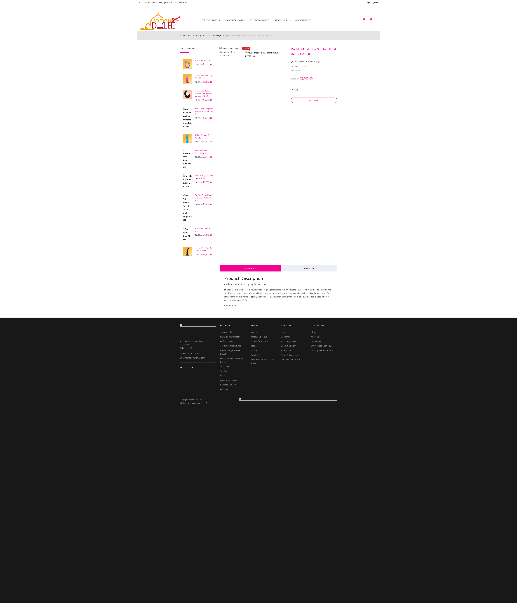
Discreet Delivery (288, 346)
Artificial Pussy (226, 341)
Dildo (222, 375)
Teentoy (198, 399)
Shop (190, 35)
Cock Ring (224, 366)
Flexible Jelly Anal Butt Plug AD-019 (204, 177)
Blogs (313, 332)
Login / (368, 3)
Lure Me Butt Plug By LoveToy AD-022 (203, 249)
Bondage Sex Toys (228, 384)
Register (374, 3)
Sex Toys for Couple (259, 20)
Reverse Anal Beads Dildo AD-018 (202, 152)
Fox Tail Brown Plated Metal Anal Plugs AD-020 (203, 197)
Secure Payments (288, 341)
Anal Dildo (224, 389)
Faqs (283, 332)
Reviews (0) (309, 268)
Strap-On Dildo (226, 332)
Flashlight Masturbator (230, 336)
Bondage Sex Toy (220, 35)
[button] (370, 20)
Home (182, 35)
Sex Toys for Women (234, 20)
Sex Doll (223, 371)
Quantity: (295, 89)
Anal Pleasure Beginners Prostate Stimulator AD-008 (204, 111)
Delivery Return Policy (290, 359)
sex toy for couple (203, 35)
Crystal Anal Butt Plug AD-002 (203, 77)
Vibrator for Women (228, 380)
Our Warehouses (303, 20)
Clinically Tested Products (322, 350)
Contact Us (316, 341)
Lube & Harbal (282, 20)
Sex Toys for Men (210, 20)
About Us (315, 336)
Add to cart (314, 100)
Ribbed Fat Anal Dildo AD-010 (203, 136)
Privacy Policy (287, 350)
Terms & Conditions (289, 355)
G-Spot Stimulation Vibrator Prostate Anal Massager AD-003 (203, 93)
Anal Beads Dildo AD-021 (203, 230)
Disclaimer (285, 336)
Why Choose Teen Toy (321, 346)
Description (250, 268)
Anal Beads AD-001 (202, 61)
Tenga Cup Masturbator (230, 346)
